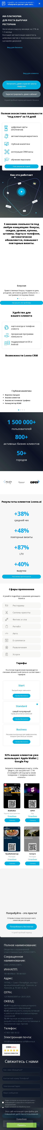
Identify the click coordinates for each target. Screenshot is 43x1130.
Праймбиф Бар (12, 854)
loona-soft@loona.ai (26, 1041)
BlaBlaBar (12, 810)
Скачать (12, 820)
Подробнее (12, 816)
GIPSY (32, 810)
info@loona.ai (10, 1041)
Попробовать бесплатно (21, 926)
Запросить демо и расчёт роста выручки (21, 85)
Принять (21, 1125)
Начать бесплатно (21, 696)
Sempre (32, 854)
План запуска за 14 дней (21, 166)
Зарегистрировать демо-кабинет (21, 94)
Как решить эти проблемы (21, 303)
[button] (17, 298)
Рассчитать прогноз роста (21, 577)
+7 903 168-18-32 (11, 1032)
